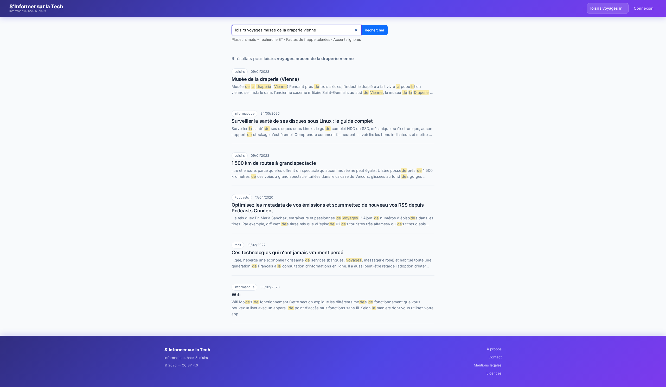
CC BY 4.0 (190, 365)
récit (237, 245)
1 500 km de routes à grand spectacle (274, 163)
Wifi (236, 294)
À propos (494, 349)
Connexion (644, 8)
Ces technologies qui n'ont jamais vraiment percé (287, 252)
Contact (495, 357)
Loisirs (239, 72)
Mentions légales (488, 365)
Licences (494, 373)
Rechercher (374, 30)
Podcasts (241, 197)
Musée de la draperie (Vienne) (265, 79)
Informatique (244, 113)
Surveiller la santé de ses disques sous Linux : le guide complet (302, 121)
